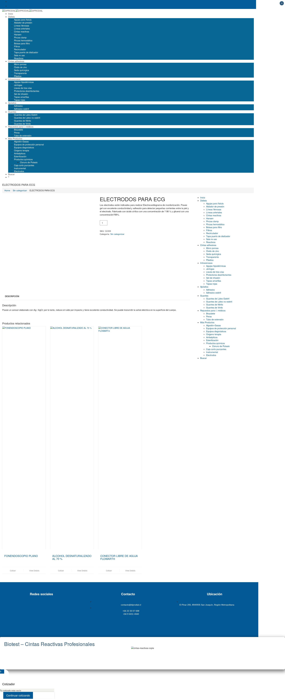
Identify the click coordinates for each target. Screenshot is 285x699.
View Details (34, 570)
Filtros (17, 46)
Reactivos (18, 58)
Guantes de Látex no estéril (27, 117)
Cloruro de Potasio (29, 162)
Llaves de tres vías (23, 88)
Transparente (20, 73)
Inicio (10, 13)
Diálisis (11, 16)
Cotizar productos (128, 620)
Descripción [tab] (12, 296)
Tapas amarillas (21, 96)
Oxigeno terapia (21, 150)
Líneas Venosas (21, 25)
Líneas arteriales (22, 28)
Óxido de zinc (20, 67)
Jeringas (18, 85)
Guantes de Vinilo (22, 123)
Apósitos (12, 102)
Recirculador (20, 49)
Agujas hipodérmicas (24, 82)
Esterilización (20, 156)
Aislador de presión (23, 22)
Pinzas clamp (20, 37)
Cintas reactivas (21, 31)
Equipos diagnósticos (24, 147)
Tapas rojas (19, 99)
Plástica (17, 76)
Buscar (11, 174)
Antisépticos (19, 153)
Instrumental (20, 168)
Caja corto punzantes (24, 165)
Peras (17, 132)
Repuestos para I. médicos (20, 126)
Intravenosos (14, 79)
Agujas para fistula (22, 19)
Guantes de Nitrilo (22, 120)
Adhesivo (18, 105)
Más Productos (15, 138)
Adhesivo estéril (21, 108)
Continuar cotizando (18, 695)
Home (7, 190)
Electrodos (19, 171)
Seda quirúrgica (21, 70)
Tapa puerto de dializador (26, 52)
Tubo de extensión (22, 135)
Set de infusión (21, 93)
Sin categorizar (20, 190)
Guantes (12, 111)
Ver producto (143, 658)
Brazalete (18, 129)
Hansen (17, 34)
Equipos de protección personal (29, 144)
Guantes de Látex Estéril (25, 114)
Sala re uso (19, 55)
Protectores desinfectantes (26, 90)
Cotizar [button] (13, 570)
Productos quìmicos (23, 159)
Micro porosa (20, 64)
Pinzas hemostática (23, 40)
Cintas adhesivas (16, 61)
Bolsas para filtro (22, 43)
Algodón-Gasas (21, 141)
